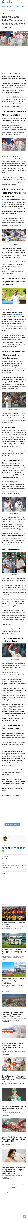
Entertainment (16, 6)
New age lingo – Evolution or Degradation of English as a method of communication (13, 1171)
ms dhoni (12, 867)
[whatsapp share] (21, 848)
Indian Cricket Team (21, 865)
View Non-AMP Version (18, 1192)
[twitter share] (9, 848)
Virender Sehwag (16, 314)
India (23, 6)
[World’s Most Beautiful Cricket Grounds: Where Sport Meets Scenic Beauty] (14, 969)
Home (3, 6)
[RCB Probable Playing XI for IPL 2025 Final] (14, 913)
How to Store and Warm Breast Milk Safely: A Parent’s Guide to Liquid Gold (12, 1046)
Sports (8, 10)
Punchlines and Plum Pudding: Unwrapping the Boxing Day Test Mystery (14, 952)
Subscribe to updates (13, 824)
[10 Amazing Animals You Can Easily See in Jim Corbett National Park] (14, 1000)
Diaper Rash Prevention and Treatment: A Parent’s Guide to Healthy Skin (14, 1139)
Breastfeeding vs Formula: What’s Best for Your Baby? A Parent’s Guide (14, 1078)
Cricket (13, 10)
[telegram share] (24, 848)
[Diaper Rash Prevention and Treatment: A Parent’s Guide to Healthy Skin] (14, 1125)
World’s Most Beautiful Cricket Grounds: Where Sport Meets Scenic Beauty (13, 981)
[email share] (12, 848)
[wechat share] (3, 851)
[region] (14, 60)
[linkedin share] (18, 848)
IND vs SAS (11, 865)
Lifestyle (9, 6)
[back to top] (24, 1216)
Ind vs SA (4, 865)
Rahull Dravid (19, 867)
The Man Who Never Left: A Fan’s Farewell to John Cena (14, 1108)
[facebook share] (3, 848)
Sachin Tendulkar (6, 869)
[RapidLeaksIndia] (9, 2)
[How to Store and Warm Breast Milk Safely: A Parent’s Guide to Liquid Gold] (14, 1031)
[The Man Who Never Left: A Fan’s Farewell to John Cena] (14, 1094)
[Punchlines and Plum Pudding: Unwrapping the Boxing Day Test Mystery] (14, 940)
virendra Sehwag (21, 869)
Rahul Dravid (18, 533)
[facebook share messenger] (6, 848)
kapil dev (5, 867)
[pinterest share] (15, 848)
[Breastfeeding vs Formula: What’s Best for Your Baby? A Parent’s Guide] (14, 1064)
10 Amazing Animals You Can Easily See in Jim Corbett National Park (12, 1015)
